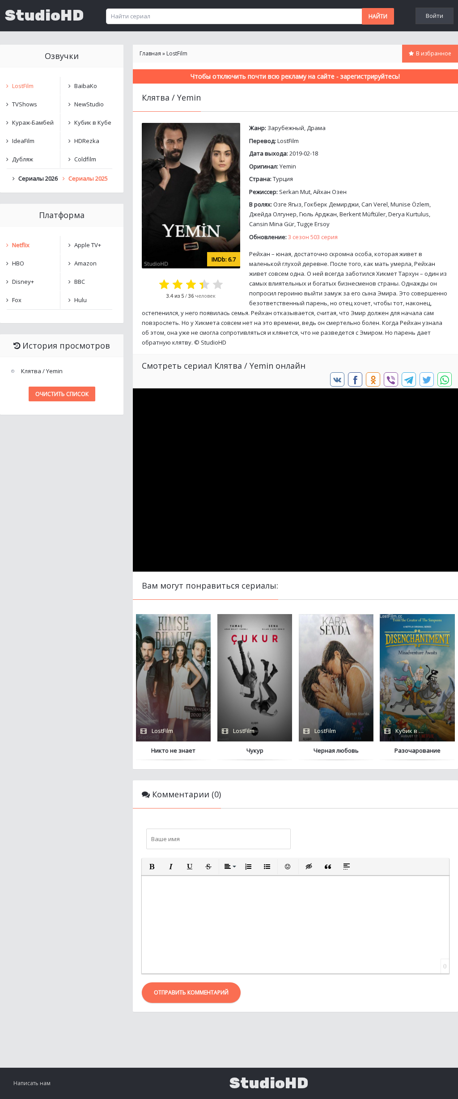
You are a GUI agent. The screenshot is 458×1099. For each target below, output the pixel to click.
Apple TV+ (87, 245)
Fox (16, 300)
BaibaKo (85, 86)
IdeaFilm (23, 141)
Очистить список (62, 394)
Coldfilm (85, 159)
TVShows (24, 104)
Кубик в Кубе (92, 122)
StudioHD (44, 15)
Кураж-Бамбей (33, 122)
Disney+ (23, 282)
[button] (152, 866)
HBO (18, 263)
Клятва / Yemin (42, 371)
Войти (434, 16)
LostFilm (288, 141)
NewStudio (89, 104)
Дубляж (22, 159)
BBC (79, 282)
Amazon (85, 263)
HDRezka (86, 141)
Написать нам (32, 1083)
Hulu (80, 300)
